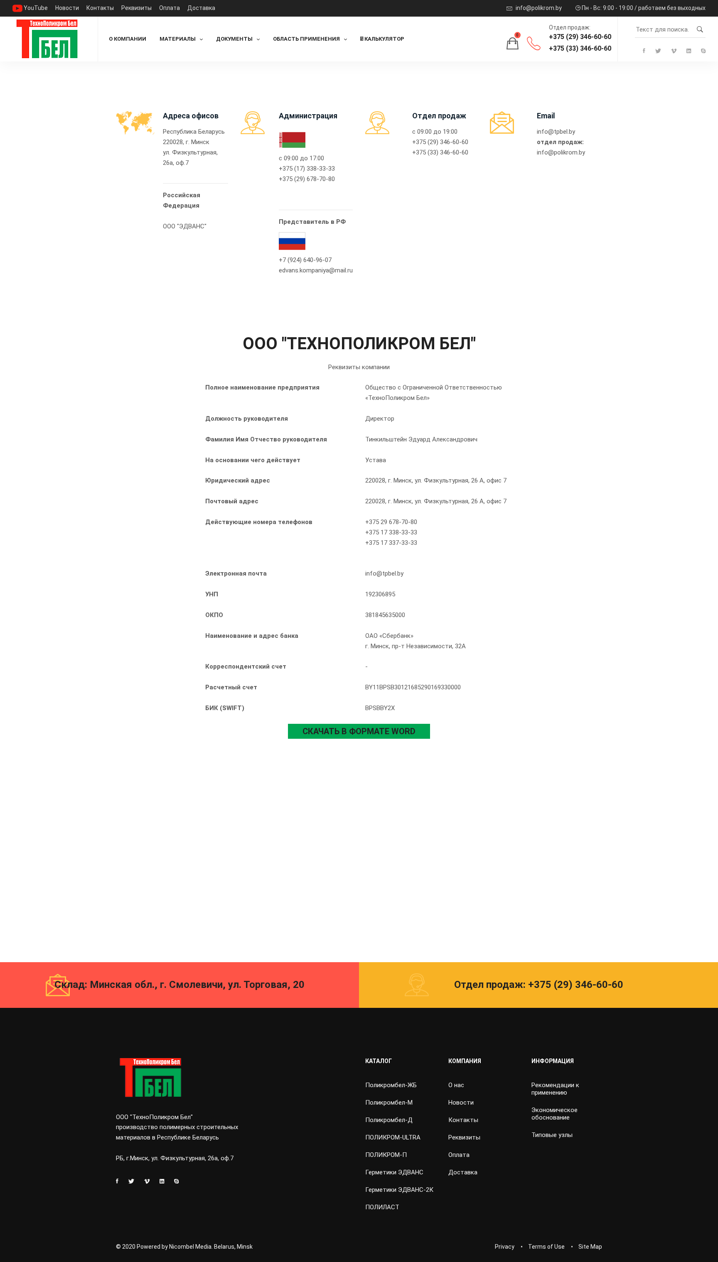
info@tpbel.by (556, 131)
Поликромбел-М (389, 1102)
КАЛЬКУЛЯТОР (383, 39)
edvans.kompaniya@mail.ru (316, 270)
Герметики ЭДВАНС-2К (399, 1189)
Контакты (100, 8)
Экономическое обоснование (554, 1113)
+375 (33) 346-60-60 (580, 48)
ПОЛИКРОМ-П (386, 1155)
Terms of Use (546, 1246)
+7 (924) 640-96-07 (305, 260)
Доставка (201, 8)
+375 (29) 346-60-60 (580, 37)
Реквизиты (136, 8)
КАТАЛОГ (378, 1061)
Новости (67, 8)
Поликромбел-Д (389, 1120)
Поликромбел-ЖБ (391, 1085)
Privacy (504, 1246)
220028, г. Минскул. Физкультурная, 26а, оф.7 (190, 152)
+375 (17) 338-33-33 (307, 168)
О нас (456, 1085)
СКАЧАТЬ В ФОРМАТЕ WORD (359, 731)
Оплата (169, 8)
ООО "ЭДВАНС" (185, 226)
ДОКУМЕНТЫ (234, 39)
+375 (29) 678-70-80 (307, 179)
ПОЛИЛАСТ (382, 1207)
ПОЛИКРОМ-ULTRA (392, 1137)
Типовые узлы (552, 1135)
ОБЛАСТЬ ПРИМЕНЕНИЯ (306, 39)
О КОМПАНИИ (127, 39)
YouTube (35, 8)
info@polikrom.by (538, 8)
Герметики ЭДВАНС (394, 1172)
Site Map (590, 1246)
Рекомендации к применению (555, 1088)
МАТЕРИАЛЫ (178, 39)
